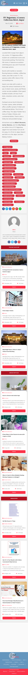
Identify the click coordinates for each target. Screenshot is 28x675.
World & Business (14, 16)
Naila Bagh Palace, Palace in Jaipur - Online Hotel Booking (12, 351)
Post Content (14, 10)
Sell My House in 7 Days (9, 521)
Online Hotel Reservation (9, 159)
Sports (24, 660)
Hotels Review (19, 202)
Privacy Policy (12, 671)
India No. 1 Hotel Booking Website (12, 190)
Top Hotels (18, 193)
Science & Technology (16, 660)
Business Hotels (7, 178)
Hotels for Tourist (8, 196)
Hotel (5, 153)
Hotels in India (7, 193)
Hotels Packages (8, 199)
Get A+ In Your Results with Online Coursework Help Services (12, 561)
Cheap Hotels (20, 178)
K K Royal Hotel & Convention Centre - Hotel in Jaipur (13, 271)
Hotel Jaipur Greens (8, 311)
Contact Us (14, 673)
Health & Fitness (8, 662)
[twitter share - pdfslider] (6, 208)
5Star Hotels (7, 175)
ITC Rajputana (7, 147)
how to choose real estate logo (11, 396)
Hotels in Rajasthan (8, 171)
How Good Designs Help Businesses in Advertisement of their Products (13, 602)
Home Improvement (14, 666)
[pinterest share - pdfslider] (16, 208)
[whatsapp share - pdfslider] (20, 208)
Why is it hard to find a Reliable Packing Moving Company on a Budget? (13, 476)
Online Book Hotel (18, 156)
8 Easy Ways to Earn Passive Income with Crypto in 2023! (14, 435)
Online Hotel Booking (9, 187)
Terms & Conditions (21, 671)
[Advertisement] (14, 637)
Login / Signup (18, 3)
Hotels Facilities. (8, 205)
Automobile (13, 664)
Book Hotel (6, 156)
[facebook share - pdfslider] (3, 208)
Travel (21, 662)
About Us (5, 671)
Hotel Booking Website (9, 184)
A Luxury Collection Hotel (10, 150)
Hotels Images (7, 202)
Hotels (13, 153)
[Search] (26, 3)
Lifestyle (16, 662)
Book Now (14, 141)
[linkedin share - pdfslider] (10, 208)
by (21, 23)
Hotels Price (20, 196)
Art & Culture (6, 664)
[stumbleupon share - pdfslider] (13, 208)
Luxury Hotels (18, 175)
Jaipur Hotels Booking (9, 165)
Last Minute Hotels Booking (10, 181)
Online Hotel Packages (9, 168)
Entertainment (21, 664)
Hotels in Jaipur (7, 162)
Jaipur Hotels (19, 162)
